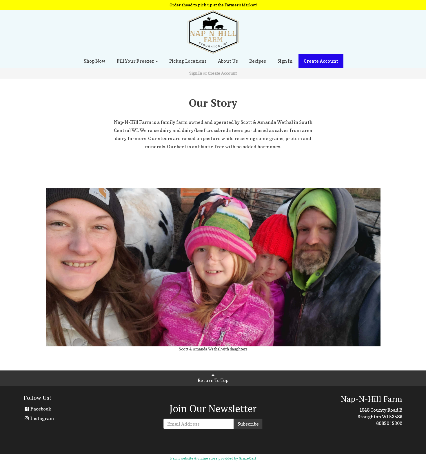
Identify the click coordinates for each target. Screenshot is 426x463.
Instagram (42, 418)
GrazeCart (247, 458)
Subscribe (248, 424)
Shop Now (94, 61)
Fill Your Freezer (136, 61)
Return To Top (213, 380)
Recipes (257, 61)
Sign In (284, 61)
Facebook (40, 409)
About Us (228, 61)
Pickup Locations (188, 61)
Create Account (321, 61)
